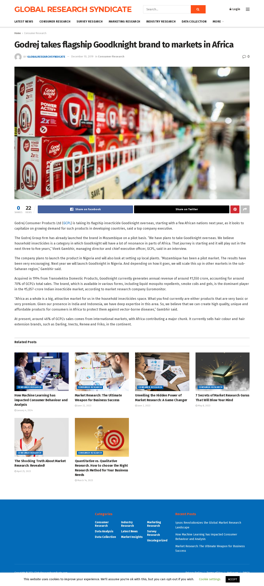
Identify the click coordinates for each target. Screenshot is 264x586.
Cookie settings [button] (209, 579)
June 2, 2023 (143, 405)
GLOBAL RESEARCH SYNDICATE (73, 9)
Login (236, 9)
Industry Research (161, 21)
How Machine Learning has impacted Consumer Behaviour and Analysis (41, 400)
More (217, 21)
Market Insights (132, 537)
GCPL (67, 223)
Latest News (23, 21)
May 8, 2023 (203, 405)
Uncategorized (157, 540)
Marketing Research (124, 21)
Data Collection (194, 21)
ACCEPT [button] (232, 579)
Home (17, 33)
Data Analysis (104, 531)
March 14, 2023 (85, 480)
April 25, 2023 (23, 471)
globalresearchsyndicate (46, 56)
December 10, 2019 (82, 56)
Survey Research (90, 21)
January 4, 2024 (24, 410)
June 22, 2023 (84, 405)
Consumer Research (54, 21)
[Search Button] (198, 9)
